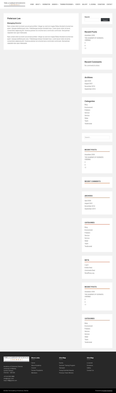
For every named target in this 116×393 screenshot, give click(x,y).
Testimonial (88, 123)
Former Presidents (37, 370)
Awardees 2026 (90, 35)
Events (77, 4)
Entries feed (88, 268)
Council (33, 368)
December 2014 (90, 86)
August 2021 (89, 83)
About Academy (36, 365)
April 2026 (88, 81)
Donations (101, 4)
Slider (86, 118)
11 (85, 48)
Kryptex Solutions (107, 390)
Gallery (84, 4)
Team (86, 121)
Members (34, 373)
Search (87, 17)
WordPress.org (89, 273)
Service (87, 113)
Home (32, 4)
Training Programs (66, 4)
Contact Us (90, 370)
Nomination (46, 4)
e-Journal (92, 4)
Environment (89, 107)
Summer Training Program (67, 365)
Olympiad (62, 368)
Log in (86, 265)
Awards (54, 4)
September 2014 (90, 89)
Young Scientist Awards (66, 370)
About (38, 4)
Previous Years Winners (66, 373)
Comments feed (90, 270)
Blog (86, 105)
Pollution (87, 110)
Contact (109, 4)
